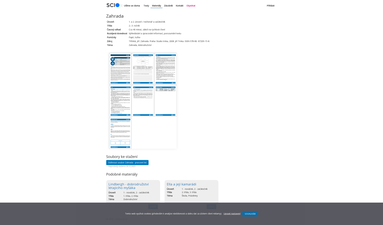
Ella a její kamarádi (181, 184)
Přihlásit (271, 5)
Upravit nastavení (232, 213)
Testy (146, 5)
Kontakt (179, 5)
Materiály (156, 5)
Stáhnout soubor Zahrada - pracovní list (127, 162)
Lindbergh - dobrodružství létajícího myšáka (128, 186)
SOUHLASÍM (250, 213)
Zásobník (168, 5)
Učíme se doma (132, 5)
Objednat (190, 5)
